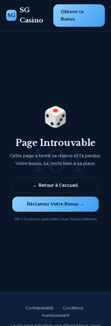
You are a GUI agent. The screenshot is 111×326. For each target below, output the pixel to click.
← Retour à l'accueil (55, 185)
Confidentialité (39, 308)
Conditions (73, 308)
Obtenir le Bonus (72, 15)
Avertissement (55, 315)
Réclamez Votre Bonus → (55, 204)
